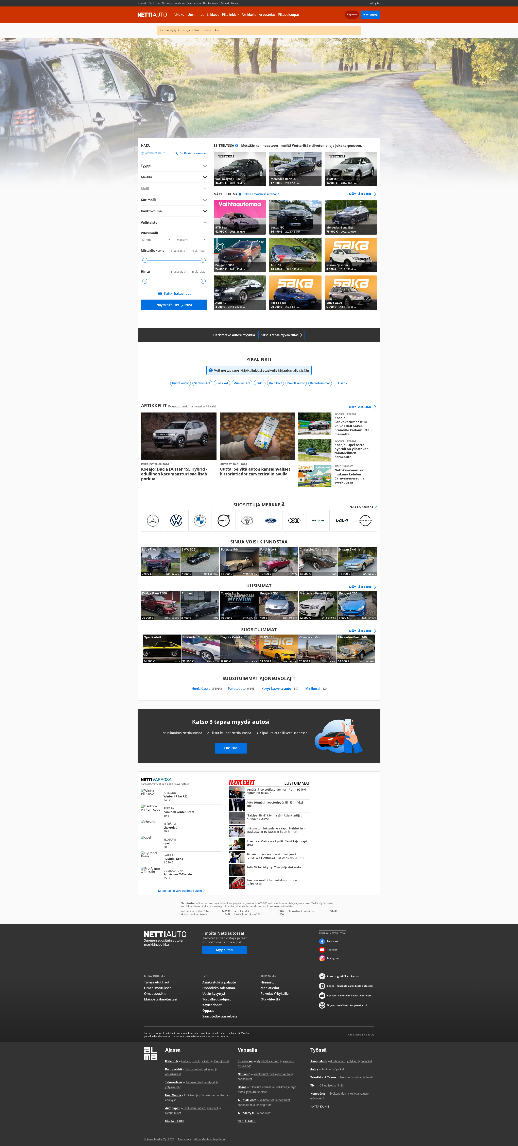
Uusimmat (196, 14)
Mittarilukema (153, 250)
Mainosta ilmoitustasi (160, 999)
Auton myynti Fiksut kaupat (343, 976)
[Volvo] (223, 520)
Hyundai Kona (181, 858)
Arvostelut (267, 14)
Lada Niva (160, 561)
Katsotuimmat (320, 383)
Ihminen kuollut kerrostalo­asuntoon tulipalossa (269, 883)
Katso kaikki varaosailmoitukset (180, 891)
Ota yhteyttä (270, 999)
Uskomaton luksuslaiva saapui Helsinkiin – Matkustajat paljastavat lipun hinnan (269, 831)
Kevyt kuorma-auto (280, 688)
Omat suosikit (155, 994)
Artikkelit (249, 14)
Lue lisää (231, 748)
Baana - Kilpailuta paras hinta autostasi (350, 986)
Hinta (145, 271)
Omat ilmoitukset (157, 988)
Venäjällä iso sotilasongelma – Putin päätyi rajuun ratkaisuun (269, 792)
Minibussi (316, 688)
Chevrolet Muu (317, 649)
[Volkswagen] (176, 520)
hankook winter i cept (181, 812)
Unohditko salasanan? (219, 988)
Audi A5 (240, 292)
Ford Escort (278, 561)
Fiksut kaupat (288, 14)
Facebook (332, 941)
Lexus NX (295, 217)
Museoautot (242, 383)
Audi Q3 (351, 169)
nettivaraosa (156, 779)
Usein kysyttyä (213, 994)
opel (181, 843)
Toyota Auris (239, 605)
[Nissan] (365, 520)
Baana (234, 3)
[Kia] (341, 520)
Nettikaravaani (211, 3)
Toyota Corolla (239, 649)
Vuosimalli (149, 233)
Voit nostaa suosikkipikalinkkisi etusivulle (261, 370)
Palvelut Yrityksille (275, 994)
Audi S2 (295, 255)
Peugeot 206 (357, 605)
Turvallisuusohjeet (216, 999)
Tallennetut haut (156, 982)
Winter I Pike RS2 (181, 796)
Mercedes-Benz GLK (318, 605)
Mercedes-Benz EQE (295, 169)
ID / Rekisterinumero (193, 153)
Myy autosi (370, 14)
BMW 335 (278, 649)
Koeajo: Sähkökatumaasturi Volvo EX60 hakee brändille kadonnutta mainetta (336, 424)
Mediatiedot (270, 988)
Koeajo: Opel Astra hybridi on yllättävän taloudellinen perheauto (336, 450)
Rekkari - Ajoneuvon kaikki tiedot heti (349, 995)
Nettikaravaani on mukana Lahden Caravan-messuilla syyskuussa (336, 476)
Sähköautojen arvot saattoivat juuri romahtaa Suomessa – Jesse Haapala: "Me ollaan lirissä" (269, 857)
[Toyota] (247, 520)
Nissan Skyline (357, 561)
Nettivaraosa (194, 3)
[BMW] (200, 520)
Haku (180, 14)
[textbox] (171, 177)
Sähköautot (202, 383)
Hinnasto (268, 982)
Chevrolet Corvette (318, 561)
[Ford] (270, 520)
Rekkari (225, 3)
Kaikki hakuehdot (177, 293)
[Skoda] (318, 520)
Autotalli (142, 3)
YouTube (332, 949)
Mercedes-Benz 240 (356, 649)
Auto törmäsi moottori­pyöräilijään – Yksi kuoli (269, 805)
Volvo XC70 (351, 292)
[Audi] (294, 520)
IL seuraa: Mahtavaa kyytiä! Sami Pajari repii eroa (269, 844)
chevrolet (181, 827)
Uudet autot (180, 383)
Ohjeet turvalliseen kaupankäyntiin (347, 1005)
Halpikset (275, 383)
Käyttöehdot (212, 1005)
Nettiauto (152, 14)
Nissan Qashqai (351, 255)
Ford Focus (295, 292)
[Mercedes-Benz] (152, 520)
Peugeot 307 (278, 605)
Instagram (333, 958)
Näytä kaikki (361, 194)
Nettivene (167, 3)
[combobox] (174, 177)
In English (375, 3)
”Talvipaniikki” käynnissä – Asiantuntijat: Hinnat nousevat (269, 818)
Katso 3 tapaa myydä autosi (280, 335)
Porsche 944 (239, 561)
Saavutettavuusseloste (219, 1016)
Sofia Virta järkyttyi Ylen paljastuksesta (269, 870)
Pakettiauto (241, 688)
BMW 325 (199, 561)
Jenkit (260, 383)
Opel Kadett (162, 649)
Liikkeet (213, 14)
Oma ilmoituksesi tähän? (262, 194)
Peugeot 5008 (240, 255)
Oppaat (208, 1011)
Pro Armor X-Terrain (181, 874)
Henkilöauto (207, 688)
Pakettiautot (296, 383)
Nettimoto (154, 3)
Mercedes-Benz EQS (351, 217)
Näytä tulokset (174, 305)
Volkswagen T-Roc (240, 169)
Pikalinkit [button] (229, 14)
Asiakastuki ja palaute (219, 982)
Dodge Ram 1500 (160, 605)
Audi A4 (199, 605)
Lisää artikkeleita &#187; (179, 446)
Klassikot (222, 383)
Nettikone (180, 3)
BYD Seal (240, 217)
